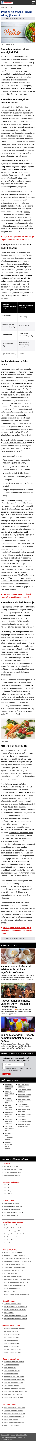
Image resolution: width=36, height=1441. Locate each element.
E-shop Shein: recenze (10, 1188)
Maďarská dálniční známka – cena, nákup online (17, 1279)
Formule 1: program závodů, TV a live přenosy (16, 1294)
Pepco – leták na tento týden (11, 1343)
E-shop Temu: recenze (10, 1185)
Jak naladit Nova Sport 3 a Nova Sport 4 (14, 1379)
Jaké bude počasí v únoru (11, 1166)
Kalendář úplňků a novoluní (11, 1364)
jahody (21, 287)
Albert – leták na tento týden (11, 1337)
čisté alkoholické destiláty (24, 708)
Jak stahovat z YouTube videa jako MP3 (14, 1413)
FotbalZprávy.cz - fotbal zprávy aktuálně (9, 1114)
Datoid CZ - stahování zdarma (12, 1425)
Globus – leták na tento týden (12, 1346)
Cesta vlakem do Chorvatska (11, 1385)
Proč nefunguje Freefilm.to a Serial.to (14, 1416)
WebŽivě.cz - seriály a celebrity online (9, 1093)
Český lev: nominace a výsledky (12, 1172)
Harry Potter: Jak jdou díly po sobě (13, 1237)
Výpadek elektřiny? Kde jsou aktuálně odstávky (16, 1258)
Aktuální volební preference (11, 1203)
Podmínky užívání (22, 1435)
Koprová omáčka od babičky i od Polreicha (15, 1315)
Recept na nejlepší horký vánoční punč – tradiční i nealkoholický (15, 1003)
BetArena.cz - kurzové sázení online (9, 1100)
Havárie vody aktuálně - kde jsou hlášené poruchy (17, 1261)
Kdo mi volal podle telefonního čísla (13, 1382)
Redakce (21, 18)
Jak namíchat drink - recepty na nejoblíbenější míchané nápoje (17, 1038)
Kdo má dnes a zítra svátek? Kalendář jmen (15, 1391)
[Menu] (33, 2)
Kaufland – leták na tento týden (12, 1334)
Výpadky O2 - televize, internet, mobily (14, 1264)
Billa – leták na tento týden (11, 1340)
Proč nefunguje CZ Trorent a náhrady (14, 1422)
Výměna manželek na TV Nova (12, 1225)
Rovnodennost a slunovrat (11, 1373)
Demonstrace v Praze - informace (13, 1206)
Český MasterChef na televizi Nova (13, 1228)
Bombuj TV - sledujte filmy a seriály (13, 1410)
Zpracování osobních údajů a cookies (12, 1437)
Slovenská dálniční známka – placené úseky (16, 1282)
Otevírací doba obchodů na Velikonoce (14, 1328)
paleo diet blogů (16, 415)
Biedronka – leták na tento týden (12, 1349)
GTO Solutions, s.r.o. (6, 1440)
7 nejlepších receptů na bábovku (12, 1303)
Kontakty (13, 1435)
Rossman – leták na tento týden (12, 1352)
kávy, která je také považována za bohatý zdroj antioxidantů (17, 672)
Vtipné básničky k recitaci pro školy (13, 1397)
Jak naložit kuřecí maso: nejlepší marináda (15, 1318)
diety (12, 753)
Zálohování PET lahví (9, 1291)
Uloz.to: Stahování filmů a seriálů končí (14, 1407)
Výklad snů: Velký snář (10, 1367)
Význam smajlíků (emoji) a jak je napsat (14, 1267)
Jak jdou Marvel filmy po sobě (12, 1231)
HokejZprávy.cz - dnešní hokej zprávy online (9, 1121)
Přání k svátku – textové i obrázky (13, 1394)
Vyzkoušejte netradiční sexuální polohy (14, 1388)
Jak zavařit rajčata (9, 1312)
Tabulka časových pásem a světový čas (14, 1255)
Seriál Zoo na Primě (9, 1240)
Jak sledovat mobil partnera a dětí (13, 1252)
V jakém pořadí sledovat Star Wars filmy (14, 1234)
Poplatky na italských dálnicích (12, 1288)
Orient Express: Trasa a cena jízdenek (14, 1376)
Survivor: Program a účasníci (11, 1243)
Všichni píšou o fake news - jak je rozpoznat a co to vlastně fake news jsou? (16, 931)
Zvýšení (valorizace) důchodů (12, 1209)
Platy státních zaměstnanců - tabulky (13, 1212)
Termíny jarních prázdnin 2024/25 (13, 1175)
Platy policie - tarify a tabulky (11, 1215)
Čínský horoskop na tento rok (12, 1370)
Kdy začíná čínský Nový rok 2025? (13, 1169)
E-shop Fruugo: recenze (10, 1191)
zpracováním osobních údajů (21, 1068)
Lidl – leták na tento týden (11, 1331)
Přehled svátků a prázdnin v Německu (14, 1361)
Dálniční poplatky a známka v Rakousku (14, 1285)
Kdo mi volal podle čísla (10, 1273)
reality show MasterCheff (21, 435)
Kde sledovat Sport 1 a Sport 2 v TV (13, 1270)
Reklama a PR (5, 1435)
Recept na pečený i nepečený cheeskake (15, 1309)
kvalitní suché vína (27, 706)
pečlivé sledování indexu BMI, (14, 443)
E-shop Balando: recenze (11, 1194)
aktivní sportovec (14, 889)
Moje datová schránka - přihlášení (13, 1276)
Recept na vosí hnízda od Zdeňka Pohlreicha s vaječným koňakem (16, 969)
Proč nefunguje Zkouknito (11, 1419)
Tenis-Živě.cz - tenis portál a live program (9, 1128)
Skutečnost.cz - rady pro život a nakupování (9, 1086)
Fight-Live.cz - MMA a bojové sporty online (8, 1107)
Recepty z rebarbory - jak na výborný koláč (15, 1306)
